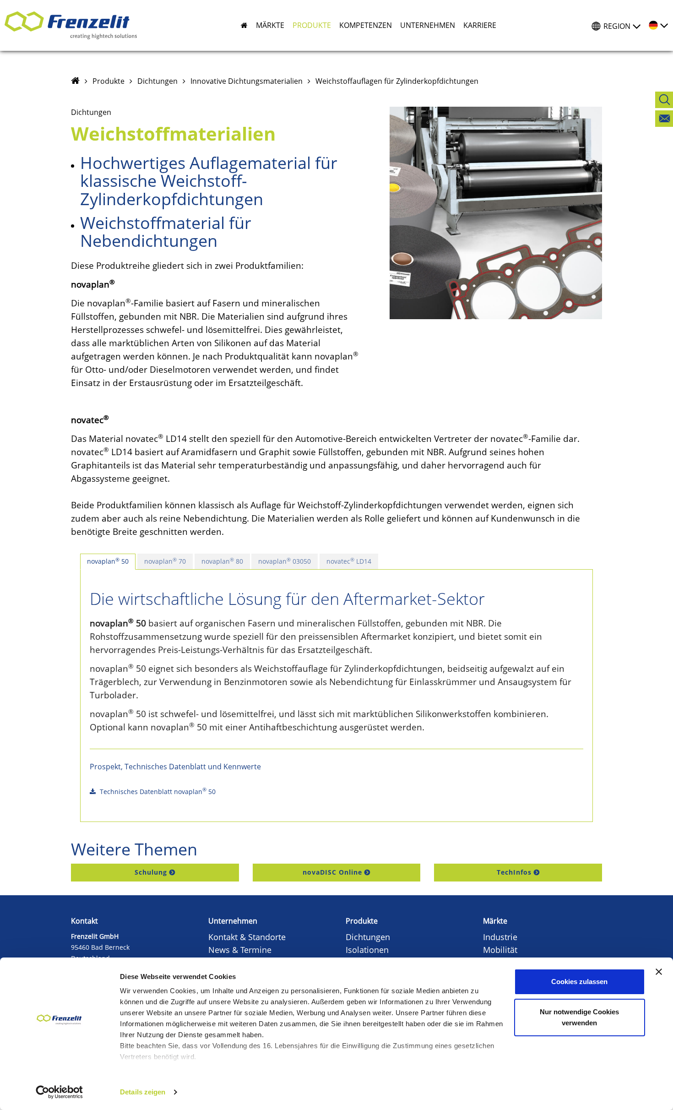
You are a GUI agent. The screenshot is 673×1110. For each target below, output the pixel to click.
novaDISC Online (332, 872)
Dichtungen (157, 81)
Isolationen (367, 949)
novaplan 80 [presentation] (222, 561)
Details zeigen (142, 1092)
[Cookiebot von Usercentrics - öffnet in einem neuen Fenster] (59, 1092)
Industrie (500, 936)
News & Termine (239, 949)
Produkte (108, 81)
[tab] (108, 562)
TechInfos (514, 872)
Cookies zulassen (579, 981)
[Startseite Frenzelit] (75, 81)
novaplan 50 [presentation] (108, 561)
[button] (266, 25)
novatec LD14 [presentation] (348, 561)
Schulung (151, 872)
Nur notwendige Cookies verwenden (579, 1017)
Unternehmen (232, 921)
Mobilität (500, 949)
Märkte (495, 921)
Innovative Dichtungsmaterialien (246, 81)
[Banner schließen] (659, 972)
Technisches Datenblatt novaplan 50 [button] (157, 791)
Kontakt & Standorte (247, 936)
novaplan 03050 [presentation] (284, 561)
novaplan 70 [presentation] (165, 561)
